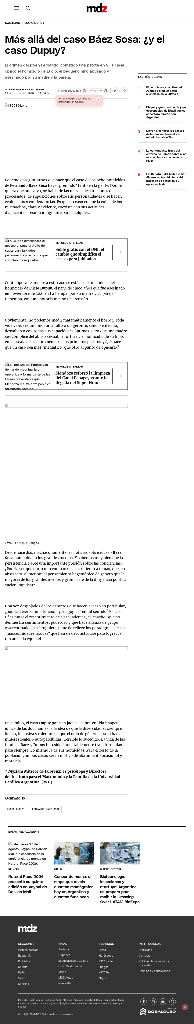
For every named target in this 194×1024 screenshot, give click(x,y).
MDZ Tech (105, 972)
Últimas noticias (28, 950)
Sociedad (12, 22)
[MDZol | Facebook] (144, 1002)
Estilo (21, 972)
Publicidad (145, 950)
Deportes (64, 955)
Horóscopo (106, 955)
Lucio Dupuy (15, 809)
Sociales (23, 984)
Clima (102, 950)
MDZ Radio (106, 961)
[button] (16, 8)
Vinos (22, 978)
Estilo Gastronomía (70, 966)
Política (62, 943)
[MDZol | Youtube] (163, 1002)
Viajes (62, 972)
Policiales (24, 961)
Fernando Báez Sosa (45, 809)
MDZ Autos (65, 977)
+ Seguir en (96, 90)
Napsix (103, 978)
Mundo (22, 967)
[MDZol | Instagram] (153, 1002)
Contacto (145, 955)
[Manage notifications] (185, 1007)
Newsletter (65, 983)
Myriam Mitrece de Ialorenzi (24, 89)
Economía (24, 955)
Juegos (104, 967)
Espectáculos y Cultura (73, 960)
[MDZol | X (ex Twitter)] (173, 1002)
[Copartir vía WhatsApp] (116, 90)
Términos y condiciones (154, 971)
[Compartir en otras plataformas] (124, 90)
